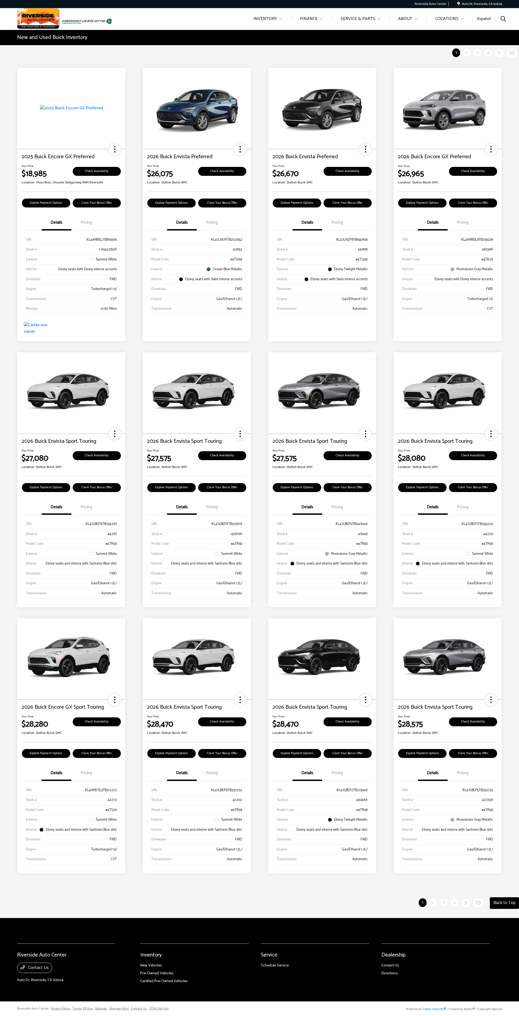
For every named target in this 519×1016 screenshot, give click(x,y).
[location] (458, 3)
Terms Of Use (82, 1008)
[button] (114, 149)
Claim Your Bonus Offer (97, 202)
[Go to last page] (512, 53)
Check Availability (96, 171)
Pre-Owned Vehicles (157, 973)
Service (269, 955)
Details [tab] (56, 222)
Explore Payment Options (46, 202)
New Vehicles (151, 965)
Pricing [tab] (86, 222)
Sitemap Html (119, 1008)
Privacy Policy (60, 1008)
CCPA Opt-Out (159, 1008)
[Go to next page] (499, 53)
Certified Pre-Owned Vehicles (164, 981)
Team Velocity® (434, 1009)
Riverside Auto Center (33, 1008)
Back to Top (504, 902)
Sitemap (101, 1008)
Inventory (151, 955)
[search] (503, 19)
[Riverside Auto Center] (38, 18)
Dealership (393, 955)
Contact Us (38, 967)
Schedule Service (275, 965)
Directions (389, 973)
